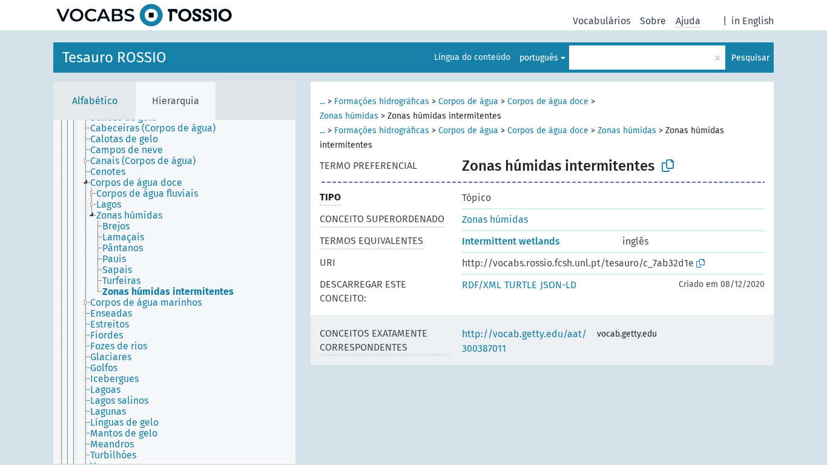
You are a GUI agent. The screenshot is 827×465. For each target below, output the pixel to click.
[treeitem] (158, 128)
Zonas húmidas (349, 116)
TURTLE (520, 285)
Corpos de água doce (547, 101)
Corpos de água (468, 101)
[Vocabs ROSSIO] (144, 15)
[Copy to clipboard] (668, 166)
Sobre (653, 21)
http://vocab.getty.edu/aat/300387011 (524, 341)
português (538, 58)
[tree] (174, 292)
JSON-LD (558, 285)
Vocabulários (601, 21)
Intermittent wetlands (511, 241)
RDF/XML (481, 285)
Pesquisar (750, 58)
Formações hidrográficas (381, 101)
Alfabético (94, 101)
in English (752, 21)
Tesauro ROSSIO (114, 57)
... (322, 101)
